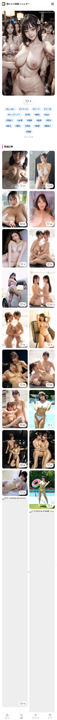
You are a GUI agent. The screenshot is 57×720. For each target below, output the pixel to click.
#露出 (18, 126)
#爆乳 (37, 114)
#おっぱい (10, 109)
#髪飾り (47, 126)
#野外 (48, 120)
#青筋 (27, 126)
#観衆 (39, 120)
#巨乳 (27, 114)
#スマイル (23, 109)
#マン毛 (47, 109)
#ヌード (36, 109)
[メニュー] (52, 3)
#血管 (20, 120)
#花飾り (9, 120)
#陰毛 (8, 126)
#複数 (29, 120)
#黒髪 (28, 131)
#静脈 (37, 126)
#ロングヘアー (14, 114)
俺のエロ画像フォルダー (18, 4)
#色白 (46, 114)
